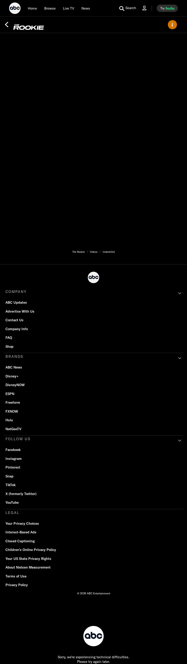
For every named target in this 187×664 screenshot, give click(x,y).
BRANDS (14, 356)
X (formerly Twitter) (20, 494)
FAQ (8, 337)
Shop (9, 346)
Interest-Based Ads (20, 532)
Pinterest (12, 467)
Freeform (12, 402)
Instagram (13, 458)
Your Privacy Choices (22, 523)
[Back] (7, 24)
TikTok (10, 485)
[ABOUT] (172, 24)
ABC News (13, 367)
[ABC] (15, 9)
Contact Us (14, 320)
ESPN (9, 394)
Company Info (16, 329)
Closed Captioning (20, 541)
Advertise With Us (19, 311)
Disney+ (11, 376)
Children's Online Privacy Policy (30, 550)
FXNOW (11, 411)
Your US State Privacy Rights (28, 558)
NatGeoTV (13, 429)
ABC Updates (16, 302)
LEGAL (12, 513)
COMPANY (16, 292)
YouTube (12, 502)
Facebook (13, 450)
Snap (9, 476)
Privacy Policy (16, 585)
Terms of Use (15, 576)
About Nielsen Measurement (28, 567)
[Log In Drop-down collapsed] (144, 8)
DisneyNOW (15, 385)
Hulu (9, 420)
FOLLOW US (18, 439)
